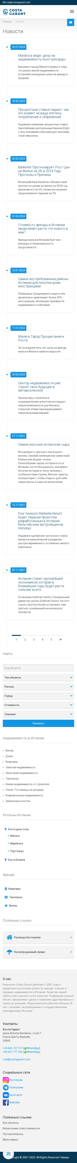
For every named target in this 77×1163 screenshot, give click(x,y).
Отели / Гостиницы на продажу (25, 789)
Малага (15, 835)
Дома (9, 756)
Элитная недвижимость (21, 767)
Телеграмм (16, 1087)
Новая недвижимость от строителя (27, 784)
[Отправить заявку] (70, 22)
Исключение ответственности (21, 1128)
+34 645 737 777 (12, 1048)
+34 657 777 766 (12, 1051)
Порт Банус (17, 851)
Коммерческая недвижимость (24, 795)
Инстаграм (16, 1079)
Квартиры (12, 761)
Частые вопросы (13, 1134)
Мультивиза (10, 1139)
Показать (38, 723)
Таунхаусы (12, 778)
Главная (7, 21)
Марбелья (16, 843)
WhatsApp (33, 1048)
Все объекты (11, 1122)
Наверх (64, 1157)
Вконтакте (15, 1094)
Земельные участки (18, 801)
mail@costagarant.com (18, 2)
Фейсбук (14, 1102)
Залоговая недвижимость (22, 772)
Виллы (10, 750)
